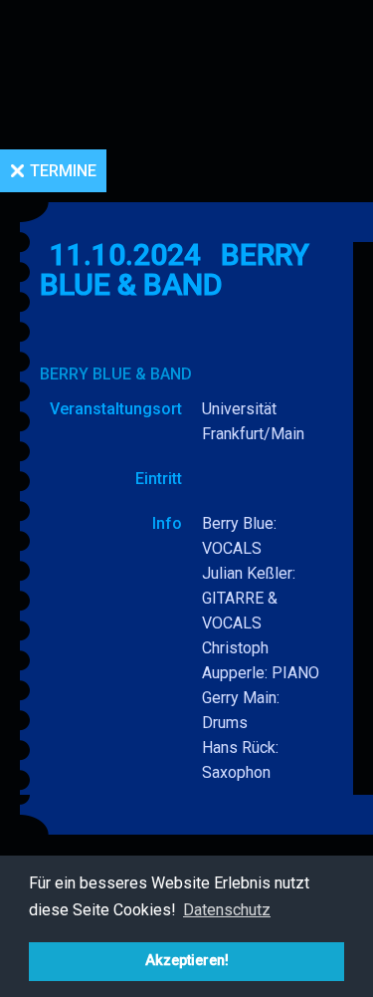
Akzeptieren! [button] (187, 960)
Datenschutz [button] (227, 909)
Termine (63, 170)
